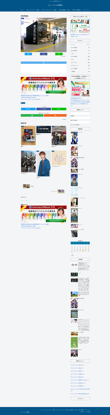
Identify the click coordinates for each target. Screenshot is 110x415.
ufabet (79, 368)
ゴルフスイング (80, 65)
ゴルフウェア (80, 62)
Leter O (80, 365)
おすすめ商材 (80, 47)
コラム (80, 53)
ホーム (42, 409)
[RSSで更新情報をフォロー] (55, 115)
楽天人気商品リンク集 (72, 409)
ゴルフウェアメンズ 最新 (50, 409)
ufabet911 (80, 383)
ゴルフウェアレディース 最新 (61, 409)
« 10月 (72, 255)
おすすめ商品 (80, 56)
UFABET (80, 374)
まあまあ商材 (80, 50)
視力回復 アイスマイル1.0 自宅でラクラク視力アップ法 (80, 35)
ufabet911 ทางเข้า (82, 380)
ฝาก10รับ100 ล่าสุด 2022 (84, 389)
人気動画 (80, 71)
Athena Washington (82, 393)
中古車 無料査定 (80, 409)
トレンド (80, 44)
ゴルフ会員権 (80, 68)
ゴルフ (80, 59)
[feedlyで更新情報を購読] (32, 115)
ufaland (80, 377)
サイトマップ (74, 365)
